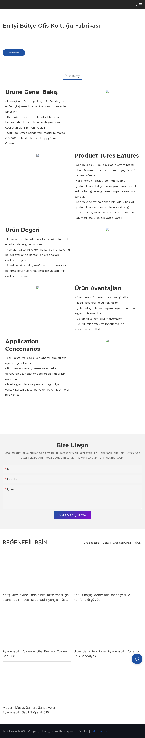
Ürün (138, 542)
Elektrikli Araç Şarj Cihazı (117, 542)
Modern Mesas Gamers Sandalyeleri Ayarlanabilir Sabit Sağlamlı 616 (29, 710)
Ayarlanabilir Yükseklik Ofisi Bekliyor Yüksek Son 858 (35, 653)
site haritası (99, 731)
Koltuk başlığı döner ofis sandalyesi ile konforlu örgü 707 (102, 597)
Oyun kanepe (91, 542)
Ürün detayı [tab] (72, 76)
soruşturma (14, 53)
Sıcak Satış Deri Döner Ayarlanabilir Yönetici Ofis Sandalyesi (106, 653)
